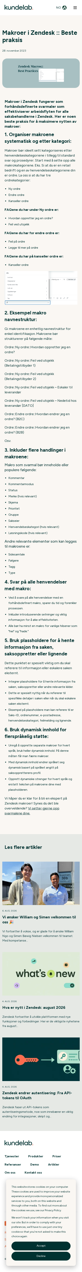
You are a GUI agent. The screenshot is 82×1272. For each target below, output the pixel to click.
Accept (41, 1245)
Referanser (13, 1164)
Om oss (10, 1172)
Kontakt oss (33, 1172)
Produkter (35, 1156)
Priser (56, 1156)
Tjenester (12, 1156)
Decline (41, 1256)
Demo (34, 1164)
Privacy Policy (53, 1210)
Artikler (53, 1164)
